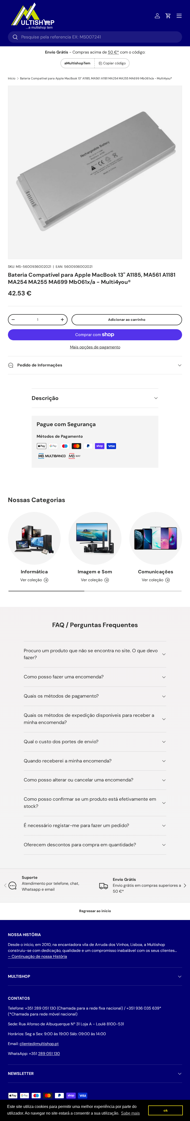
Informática (34, 572)
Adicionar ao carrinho (126, 319)
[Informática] (34, 538)
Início (11, 78)
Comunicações (155, 572)
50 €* (113, 52)
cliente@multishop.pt (39, 1043)
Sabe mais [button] (130, 1113)
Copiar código (114, 63)
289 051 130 (49, 1053)
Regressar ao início (95, 911)
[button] (168, 15)
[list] (95, 172)
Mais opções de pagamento (95, 347)
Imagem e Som (95, 572)
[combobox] (95, 37)
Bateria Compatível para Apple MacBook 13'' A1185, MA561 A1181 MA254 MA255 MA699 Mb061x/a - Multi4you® (96, 78)
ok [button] (166, 1110)
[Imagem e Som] (95, 538)
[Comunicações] (156, 538)
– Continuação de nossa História (37, 956)
